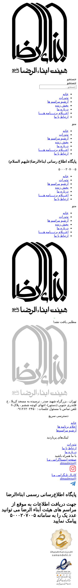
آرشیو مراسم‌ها (66, 430)
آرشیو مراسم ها (57, 101)
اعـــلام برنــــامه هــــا (53, 113)
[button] (39, 124)
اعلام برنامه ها (66, 426)
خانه (65, 94)
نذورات (63, 98)
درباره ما (62, 109)
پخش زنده (61, 105)
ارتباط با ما (61, 117)
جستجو (71, 79)
